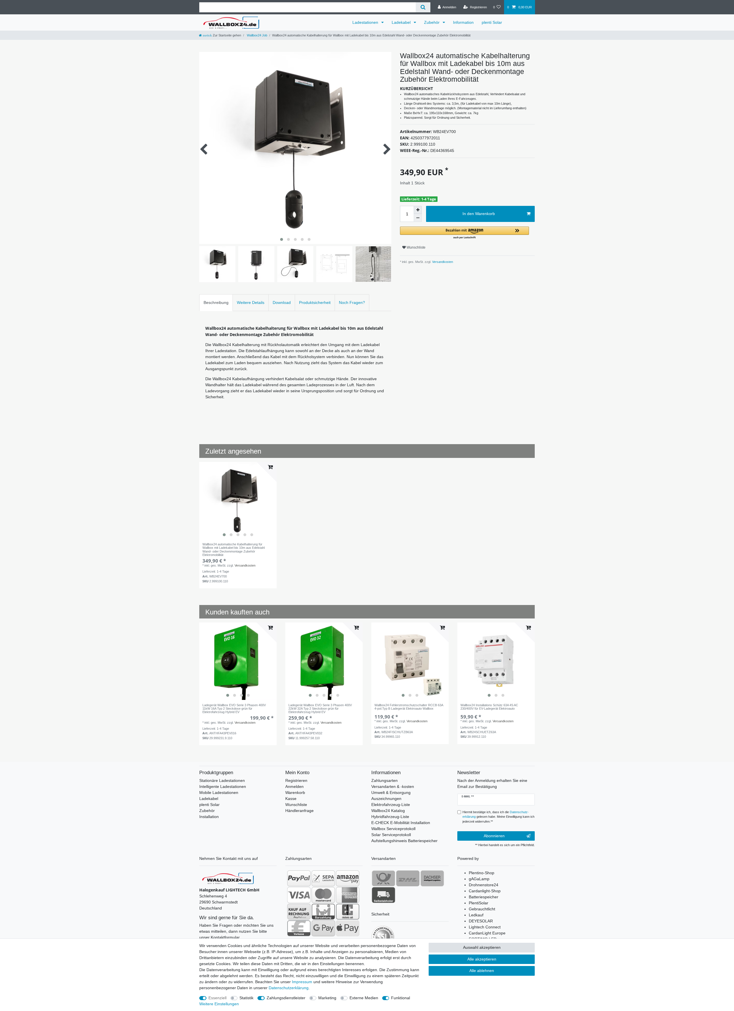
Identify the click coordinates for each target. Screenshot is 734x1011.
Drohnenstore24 (483, 885)
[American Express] (347, 895)
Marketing (327, 998)
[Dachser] (432, 878)
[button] (464, 233)
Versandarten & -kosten (392, 786)
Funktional (400, 998)
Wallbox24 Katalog (388, 810)
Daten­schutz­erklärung (289, 987)
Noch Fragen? (352, 302)
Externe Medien (364, 998)
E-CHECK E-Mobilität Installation (400, 822)
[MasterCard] (323, 895)
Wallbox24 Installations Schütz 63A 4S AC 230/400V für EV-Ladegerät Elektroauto (489, 706)
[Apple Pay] (347, 928)
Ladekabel (402, 22)
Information (463, 22)
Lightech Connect (485, 927)
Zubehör (432, 22)
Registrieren (296, 780)
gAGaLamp (479, 879)
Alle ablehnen (481, 970)
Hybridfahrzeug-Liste (390, 816)
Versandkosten (442, 262)
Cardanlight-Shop (485, 891)
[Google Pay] (323, 928)
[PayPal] (299, 878)
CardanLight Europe (487, 933)
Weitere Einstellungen (219, 1004)
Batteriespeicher (483, 897)
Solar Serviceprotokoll (391, 834)
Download (282, 302)
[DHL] (408, 878)
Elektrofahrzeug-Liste (390, 804)
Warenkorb (295, 792)
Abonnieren (494, 836)
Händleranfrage (299, 810)
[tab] (216, 302)
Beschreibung (216, 302)
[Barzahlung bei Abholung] (323, 911)
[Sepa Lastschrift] (323, 878)
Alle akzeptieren (481, 959)
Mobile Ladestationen (218, 792)
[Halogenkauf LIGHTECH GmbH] (228, 878)
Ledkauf (476, 915)
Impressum (302, 981)
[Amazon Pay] (347, 878)
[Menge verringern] (418, 218)
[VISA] (299, 895)
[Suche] (423, 7)
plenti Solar (492, 22)
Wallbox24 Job (256, 35)
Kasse (290, 798)
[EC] (347, 911)
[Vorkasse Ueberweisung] (299, 928)
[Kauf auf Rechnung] (299, 911)
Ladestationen (365, 22)
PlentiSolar (478, 903)
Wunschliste (415, 247)
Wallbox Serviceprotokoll (393, 828)
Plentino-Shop (481, 873)
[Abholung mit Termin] (383, 895)
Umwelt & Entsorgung (391, 792)
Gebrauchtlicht (482, 909)
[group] (238, 500)
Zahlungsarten (384, 780)
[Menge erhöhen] (418, 210)
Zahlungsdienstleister (286, 998)
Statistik (246, 998)
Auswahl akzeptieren (482, 947)
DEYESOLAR (481, 921)
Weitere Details (250, 302)
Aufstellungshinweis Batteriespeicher (404, 840)
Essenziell (217, 998)
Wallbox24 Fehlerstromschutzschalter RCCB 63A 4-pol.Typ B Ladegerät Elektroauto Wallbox (408, 706)
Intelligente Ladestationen (222, 786)
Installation (209, 816)
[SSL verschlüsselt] (382, 937)
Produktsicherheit (315, 302)
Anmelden (294, 786)
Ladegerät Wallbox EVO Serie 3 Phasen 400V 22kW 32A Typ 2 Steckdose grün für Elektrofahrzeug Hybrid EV (320, 708)
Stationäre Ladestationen (222, 780)
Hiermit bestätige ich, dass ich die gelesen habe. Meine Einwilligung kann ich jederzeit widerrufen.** (498, 816)
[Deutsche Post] (383, 878)
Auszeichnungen (386, 798)
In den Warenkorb (478, 213)
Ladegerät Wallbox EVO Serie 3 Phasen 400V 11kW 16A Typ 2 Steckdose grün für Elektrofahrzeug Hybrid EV (234, 708)
